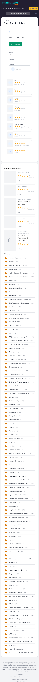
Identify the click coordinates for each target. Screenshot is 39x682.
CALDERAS (13, 311)
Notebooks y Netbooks (16, 548)
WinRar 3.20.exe (22, 186)
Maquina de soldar (15, 510)
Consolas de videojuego (16, 371)
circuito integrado (14, 348)
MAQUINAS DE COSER (16, 517)
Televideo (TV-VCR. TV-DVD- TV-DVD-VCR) (19, 615)
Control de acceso (14, 375)
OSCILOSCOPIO (14, 551)
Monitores (12, 532)
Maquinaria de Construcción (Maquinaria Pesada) (19, 514)
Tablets (11, 604)
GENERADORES (14, 438)
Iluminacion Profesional (16, 469)
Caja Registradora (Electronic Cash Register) (19, 303)
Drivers (11, 397)
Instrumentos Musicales (16, 487)
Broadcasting (13, 296)
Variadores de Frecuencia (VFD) (19, 638)
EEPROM (12, 405)
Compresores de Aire (16, 360)
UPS (10, 634)
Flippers (11, 427)
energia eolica (13, 412)
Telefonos (12, 611)
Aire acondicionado (15, 258)
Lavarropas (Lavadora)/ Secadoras (19, 499)
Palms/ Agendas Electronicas (18, 559)
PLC (10, 566)
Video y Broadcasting (16, 649)
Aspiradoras (13, 269)
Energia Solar (13, 416)
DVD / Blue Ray (14, 401)
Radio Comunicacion (15, 589)
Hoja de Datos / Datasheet (17, 454)
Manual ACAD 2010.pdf (24, 199)
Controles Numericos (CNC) (18, 378)
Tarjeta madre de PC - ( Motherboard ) (19, 608)
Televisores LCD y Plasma (17, 623)
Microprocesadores (15, 529)
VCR (10, 645)
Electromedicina (14, 408)
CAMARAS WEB (14, 322)
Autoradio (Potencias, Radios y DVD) (19, 277)
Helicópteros (13, 446)
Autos (11, 281)
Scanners (12, 600)
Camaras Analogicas (15, 314)
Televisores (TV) (14, 619)
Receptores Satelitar (15, 593)
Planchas (12, 563)
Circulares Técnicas (15, 356)
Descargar (17, 44)
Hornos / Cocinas (14, 461)
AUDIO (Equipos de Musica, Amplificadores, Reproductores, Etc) (18, 273)
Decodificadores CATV (16, 390)
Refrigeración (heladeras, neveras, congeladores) (19, 596)
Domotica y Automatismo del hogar (19, 393)
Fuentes (11, 435)
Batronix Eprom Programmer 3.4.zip (23, 232)
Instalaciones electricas (16, 476)
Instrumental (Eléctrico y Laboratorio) (19, 484)
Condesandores (14, 367)
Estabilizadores (14, 420)
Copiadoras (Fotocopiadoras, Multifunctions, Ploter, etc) (19, 382)
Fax (10, 423)
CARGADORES (14, 326)
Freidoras (12, 431)
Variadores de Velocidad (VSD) (19, 642)
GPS (10, 442)
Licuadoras (12, 506)
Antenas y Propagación (16, 266)
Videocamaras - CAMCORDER (19, 653)
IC (9, 465)
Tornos (11, 626)
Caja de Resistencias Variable (18, 299)
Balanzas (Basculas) (15, 288)
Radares (11, 585)
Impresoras (12, 472)
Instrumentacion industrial (17, 480)
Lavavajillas (12, 502)
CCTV (11, 333)
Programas (12, 574)
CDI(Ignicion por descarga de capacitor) (19, 337)
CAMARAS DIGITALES (16, 318)
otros (10, 555)
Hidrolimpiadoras (14, 450)
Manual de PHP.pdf (23, 173)
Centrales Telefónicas (16, 344)
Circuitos (12, 352)
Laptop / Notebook (15, 495)
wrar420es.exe (22, 218)
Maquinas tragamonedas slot (18, 521)
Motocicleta (12, 536)
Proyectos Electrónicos (16, 581)
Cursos (11, 386)
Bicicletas (12, 292)
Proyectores (13, 578)
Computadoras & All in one (17, 363)
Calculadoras (13, 307)
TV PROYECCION (14, 630)
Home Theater (13, 457)
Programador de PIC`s (16, 570)
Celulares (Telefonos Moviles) (18, 341)
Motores (11, 540)
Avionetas (12, 284)
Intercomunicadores (15, 491)
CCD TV (11, 329)
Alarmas (11, 262)
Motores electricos (15, 544)
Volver (7, 20)
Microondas (12, 525)
